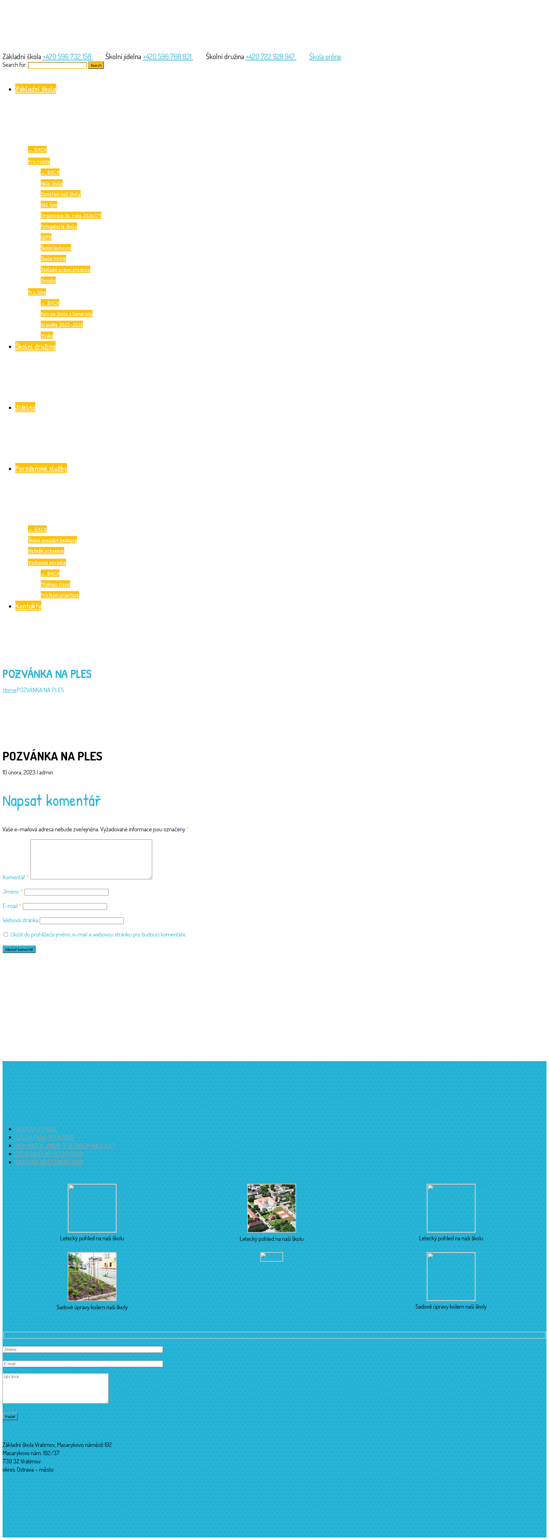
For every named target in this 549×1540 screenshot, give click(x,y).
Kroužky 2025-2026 (62, 324)
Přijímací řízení (55, 584)
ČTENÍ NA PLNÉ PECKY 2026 (49, 1154)
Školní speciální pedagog (52, 539)
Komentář (16, 877)
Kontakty (28, 606)
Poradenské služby (41, 468)
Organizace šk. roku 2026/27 (71, 215)
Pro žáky (37, 292)
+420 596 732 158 (68, 56)
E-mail (12, 906)
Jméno (13, 891)
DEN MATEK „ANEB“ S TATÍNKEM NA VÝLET (65, 1145)
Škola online (325, 56)
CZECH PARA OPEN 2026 (44, 1137)
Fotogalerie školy (59, 226)
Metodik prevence (46, 550)
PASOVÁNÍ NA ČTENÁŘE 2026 (49, 1162)
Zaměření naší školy (61, 193)
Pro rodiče (39, 161)
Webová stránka (20, 920)
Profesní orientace (60, 594)
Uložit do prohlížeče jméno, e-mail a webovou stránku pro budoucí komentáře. (98, 934)
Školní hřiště (53, 258)
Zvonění (48, 280)
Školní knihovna (56, 247)
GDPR (46, 237)
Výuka (47, 335)
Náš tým (49, 204)
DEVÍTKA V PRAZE (36, 1129)
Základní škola (35, 89)
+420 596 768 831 (168, 56)
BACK (37, 149)
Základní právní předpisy (65, 269)
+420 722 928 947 (271, 56)
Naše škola (52, 183)
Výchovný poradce (47, 562)
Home (10, 690)
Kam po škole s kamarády (66, 313)
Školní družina (35, 346)
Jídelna (25, 407)
